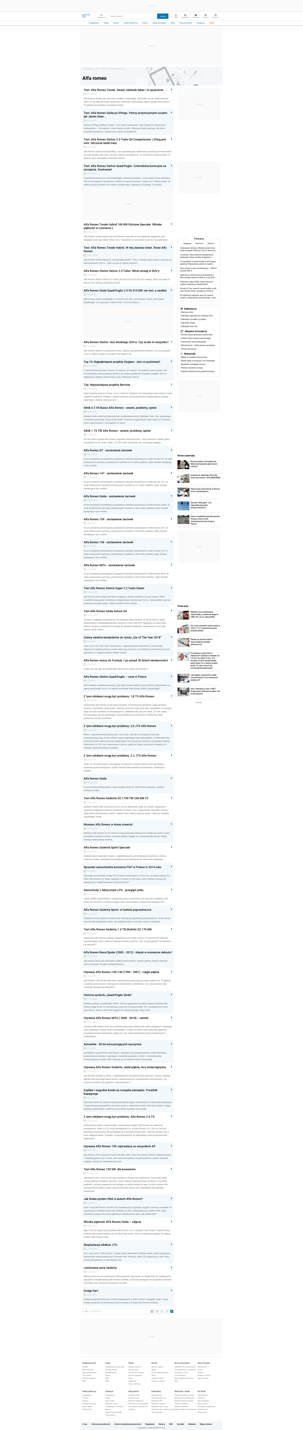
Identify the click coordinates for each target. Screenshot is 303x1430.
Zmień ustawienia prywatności (127, 1424)
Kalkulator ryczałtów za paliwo (193, 319)
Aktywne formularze (196, 331)
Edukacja (201, 23)
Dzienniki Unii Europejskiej (138, 1404)
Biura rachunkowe (182, 1363)
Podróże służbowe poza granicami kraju (197, 371)
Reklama (192, 1424)
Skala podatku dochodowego (185, 1409)
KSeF (211, 23)
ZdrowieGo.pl (203, 1395)
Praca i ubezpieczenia (160, 1372)
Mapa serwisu (206, 1424)
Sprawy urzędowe (135, 1375)
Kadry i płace (87, 1406)
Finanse (201, 1372)
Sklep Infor (132, 1381)
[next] (171, 1311)
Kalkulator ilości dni (189, 326)
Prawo (145, 23)
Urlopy (107, 1375)
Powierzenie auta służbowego (193, 342)
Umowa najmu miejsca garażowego (196, 338)
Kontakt (180, 1424)
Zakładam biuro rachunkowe (185, 1367)
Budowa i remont (204, 1375)
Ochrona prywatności (100, 1424)
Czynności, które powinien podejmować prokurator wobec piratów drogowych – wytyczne (196, 256)
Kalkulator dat (157, 1395)
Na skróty (202, 1391)
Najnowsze (199, 243)
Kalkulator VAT (157, 1401)
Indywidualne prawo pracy (115, 1367)
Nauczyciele (109, 1401)
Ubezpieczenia (110, 1372)
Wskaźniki (189, 353)
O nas (84, 1424)
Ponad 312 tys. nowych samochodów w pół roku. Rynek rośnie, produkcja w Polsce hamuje (198, 289)
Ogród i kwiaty (203, 1378)
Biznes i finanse (157, 1367)
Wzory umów (202, 1404)
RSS (171, 1424)
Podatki (85, 1367)
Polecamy (183, 606)
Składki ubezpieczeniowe (184, 1401)
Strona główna (87, 69)
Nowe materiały (186, 455)
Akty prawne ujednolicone (138, 1406)
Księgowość (94, 23)
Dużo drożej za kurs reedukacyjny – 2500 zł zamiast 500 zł (198, 269)
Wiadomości (202, 1367)
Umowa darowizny (188, 349)
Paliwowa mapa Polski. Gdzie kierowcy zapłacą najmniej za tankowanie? (196, 283)
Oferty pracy (202, 1412)
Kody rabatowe (203, 1401)
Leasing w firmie (158, 1378)
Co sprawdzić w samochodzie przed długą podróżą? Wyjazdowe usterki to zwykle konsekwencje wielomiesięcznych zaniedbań (198, 262)
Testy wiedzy (110, 1415)
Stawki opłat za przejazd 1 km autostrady (198, 361)
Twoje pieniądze (159, 23)
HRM (107, 1381)
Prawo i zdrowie (134, 1384)
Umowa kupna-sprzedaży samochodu (196, 335)
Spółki (154, 1370)
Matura (108, 1409)
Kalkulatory (190, 308)
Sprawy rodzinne (134, 1367)
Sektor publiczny (131, 23)
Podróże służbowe (181, 1404)
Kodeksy (131, 1409)
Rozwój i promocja (89, 1404)
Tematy (104, 69)
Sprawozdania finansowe (184, 1378)
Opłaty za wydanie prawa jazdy (194, 357)
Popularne (187, 243)
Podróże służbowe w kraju (192, 368)
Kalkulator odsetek (158, 1404)
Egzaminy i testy (111, 1404)
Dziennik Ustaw (134, 1395)
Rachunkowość (88, 1370)
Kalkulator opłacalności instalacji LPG (197, 316)
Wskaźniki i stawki (182, 1391)
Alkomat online (187, 312)
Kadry (106, 23)
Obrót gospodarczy (89, 1372)
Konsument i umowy (136, 1372)
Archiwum (201, 1398)
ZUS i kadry (86, 1375)
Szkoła (107, 1398)
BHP (107, 1378)
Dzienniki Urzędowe (135, 1401)
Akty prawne (133, 1391)
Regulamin (150, 1424)
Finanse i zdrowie (158, 1381)
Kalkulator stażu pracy (160, 1406)
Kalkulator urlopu (188, 323)
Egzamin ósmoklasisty (113, 1412)
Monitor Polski (133, 1398)
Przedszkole (109, 1395)
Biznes (116, 23)
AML (176, 1381)
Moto (173, 23)
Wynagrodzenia (111, 1370)
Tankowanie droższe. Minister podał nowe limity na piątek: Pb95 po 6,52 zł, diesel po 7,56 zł (197, 249)
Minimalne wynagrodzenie (184, 1398)
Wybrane (210, 243)
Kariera (162, 1424)
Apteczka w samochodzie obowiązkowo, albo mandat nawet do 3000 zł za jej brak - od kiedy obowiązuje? (197, 276)
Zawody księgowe (89, 1378)
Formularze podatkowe (206, 1406)
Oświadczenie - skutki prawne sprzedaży (198, 345)
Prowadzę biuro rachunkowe (185, 1370)
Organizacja (86, 1395)
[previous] (152, 1311)
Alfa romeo (121, 69)
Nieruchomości (186, 23)
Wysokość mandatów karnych (193, 364)
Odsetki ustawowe (181, 1406)
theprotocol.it (202, 1409)
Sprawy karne (133, 1370)
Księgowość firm (89, 1363)
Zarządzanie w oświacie (114, 1406)
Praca (130, 1378)
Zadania (85, 1401)
